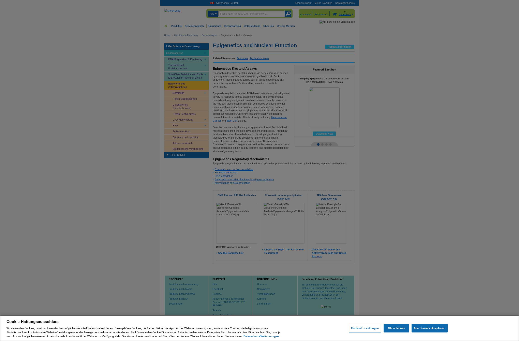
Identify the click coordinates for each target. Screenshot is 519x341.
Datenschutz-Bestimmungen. (261, 336)
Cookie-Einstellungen (365, 328)
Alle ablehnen (396, 328)
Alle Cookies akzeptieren (429, 328)
